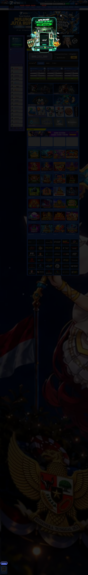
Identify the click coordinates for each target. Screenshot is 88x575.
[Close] (61, 16)
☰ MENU (4, 563)
